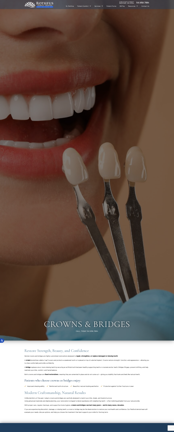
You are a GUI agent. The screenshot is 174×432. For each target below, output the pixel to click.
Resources (131, 6)
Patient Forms (111, 6)
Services (98, 6)
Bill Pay (122, 6)
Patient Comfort (83, 6)
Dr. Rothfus (70, 6)
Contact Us (145, 6)
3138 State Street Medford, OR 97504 (126, 2)
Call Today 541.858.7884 (87, 331)
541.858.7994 (142, 2)
